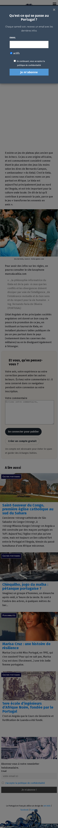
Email (13, 37)
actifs (16, 53)
